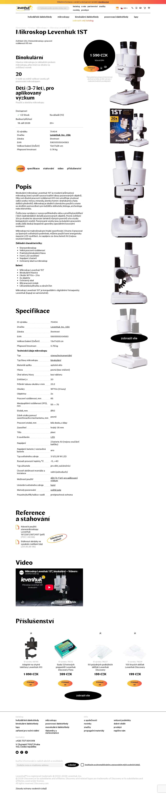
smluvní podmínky (122, 720)
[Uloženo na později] (136, 8)
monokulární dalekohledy (57, 727)
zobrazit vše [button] (129, 338)
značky (102, 6)
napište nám (119, 731)
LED (53, 437)
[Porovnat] (140, 8)
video (61, 168)
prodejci (85, 10)
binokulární (56, 360)
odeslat (72, 764)
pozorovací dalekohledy (116, 17)
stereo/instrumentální (61, 355)
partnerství (92, 6)
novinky (76, 10)
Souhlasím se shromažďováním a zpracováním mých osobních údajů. (112, 765)
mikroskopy (63, 17)
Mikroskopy (42, 28)
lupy (136, 17)
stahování (48, 168)
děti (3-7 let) (57, 478)
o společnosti (90, 720)
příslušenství (74, 168)
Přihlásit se (91, 69)
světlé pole (56, 490)
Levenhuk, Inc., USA (60, 135)
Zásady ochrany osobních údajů (31, 788)
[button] (132, 8)
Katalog (31, 28)
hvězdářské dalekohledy (40, 17)
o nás (83, 6)
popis (20, 168)
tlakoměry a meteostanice (52, 732)
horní (53, 485)
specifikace (33, 168)
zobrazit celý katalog (83, 20)
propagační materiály (94, 731)
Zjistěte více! (103, 2)
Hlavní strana (21, 28)
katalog (76, 6)
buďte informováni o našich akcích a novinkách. (39, 761)
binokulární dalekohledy (87, 17)
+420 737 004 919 (25, 741)
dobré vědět (120, 724)
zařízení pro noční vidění (27, 731)
